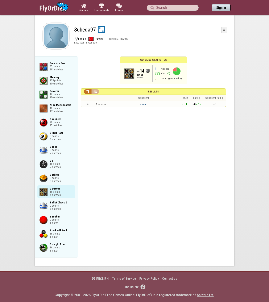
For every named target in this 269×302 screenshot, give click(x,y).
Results (153, 91)
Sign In (221, 8)
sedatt (143, 104)
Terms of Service (124, 279)
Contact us (169, 279)
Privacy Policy (149, 279)
